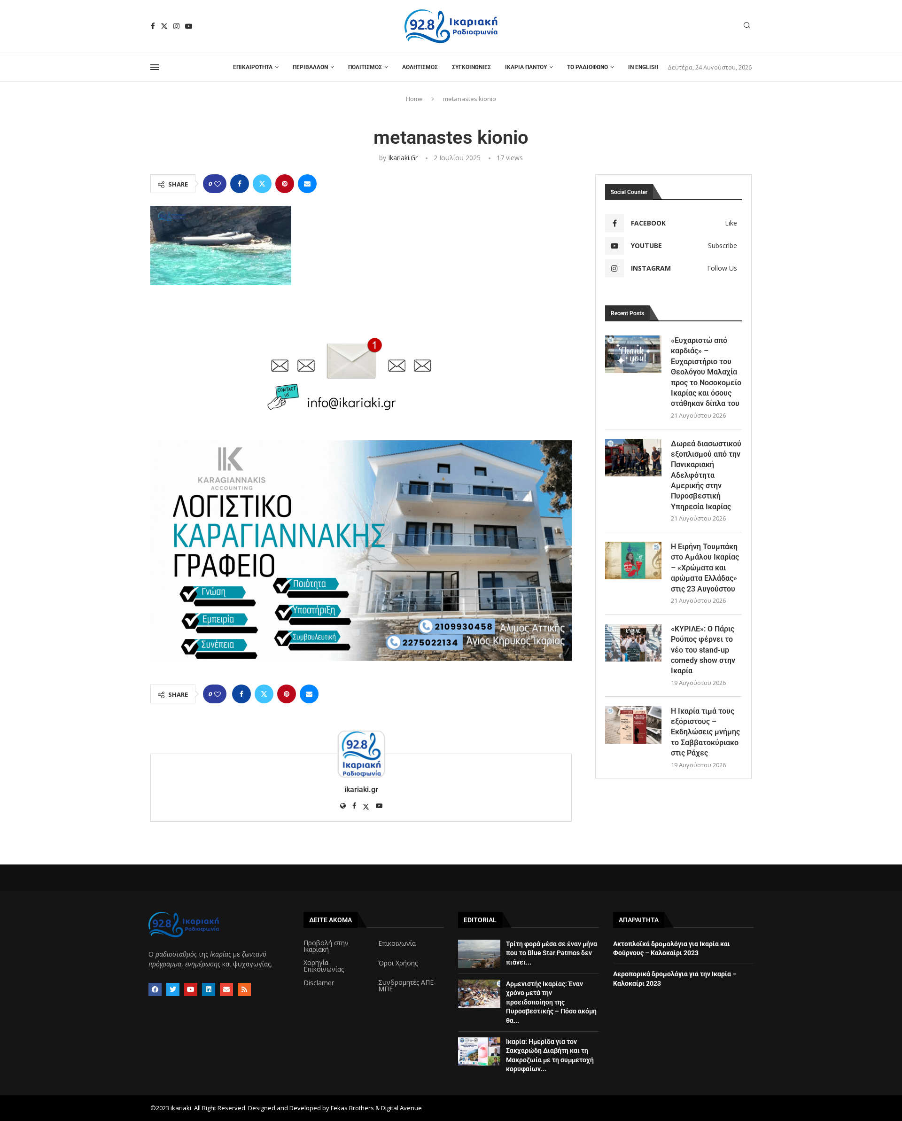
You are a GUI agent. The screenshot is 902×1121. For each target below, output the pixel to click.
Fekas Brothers (352, 1108)
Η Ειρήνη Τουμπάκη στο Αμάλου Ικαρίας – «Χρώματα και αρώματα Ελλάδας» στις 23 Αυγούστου (705, 567)
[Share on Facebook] (239, 183)
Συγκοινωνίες (471, 67)
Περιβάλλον (310, 67)
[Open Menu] (154, 67)
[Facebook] (153, 26)
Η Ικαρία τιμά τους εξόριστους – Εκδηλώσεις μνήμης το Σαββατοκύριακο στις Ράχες (705, 732)
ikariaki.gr (403, 157)
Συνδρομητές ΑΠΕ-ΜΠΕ (407, 985)
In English (643, 67)
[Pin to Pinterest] (284, 183)
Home (414, 98)
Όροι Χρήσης (398, 963)
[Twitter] (164, 26)
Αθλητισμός (420, 67)
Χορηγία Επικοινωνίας (323, 966)
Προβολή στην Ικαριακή (326, 946)
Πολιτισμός (365, 67)
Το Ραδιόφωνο (587, 67)
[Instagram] (176, 26)
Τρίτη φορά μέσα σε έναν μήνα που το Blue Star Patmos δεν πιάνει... (551, 953)
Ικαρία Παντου (526, 67)
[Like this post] (217, 184)
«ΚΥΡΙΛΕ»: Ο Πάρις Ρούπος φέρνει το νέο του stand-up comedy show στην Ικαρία (703, 650)
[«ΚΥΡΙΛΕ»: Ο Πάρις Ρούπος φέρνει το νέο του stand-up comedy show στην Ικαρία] (633, 643)
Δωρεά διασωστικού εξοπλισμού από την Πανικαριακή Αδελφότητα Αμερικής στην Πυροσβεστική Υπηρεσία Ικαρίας (706, 475)
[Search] (747, 26)
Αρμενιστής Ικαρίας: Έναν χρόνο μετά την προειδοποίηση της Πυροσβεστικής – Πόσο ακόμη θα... (551, 1002)
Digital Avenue (401, 1108)
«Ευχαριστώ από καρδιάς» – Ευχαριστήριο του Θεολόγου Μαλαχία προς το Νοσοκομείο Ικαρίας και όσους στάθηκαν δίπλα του (706, 372)
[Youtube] (189, 26)
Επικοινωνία (397, 943)
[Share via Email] (307, 183)
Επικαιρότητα (252, 67)
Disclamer (318, 983)
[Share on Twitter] (262, 183)
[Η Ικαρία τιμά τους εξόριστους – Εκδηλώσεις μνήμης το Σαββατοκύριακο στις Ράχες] (633, 725)
